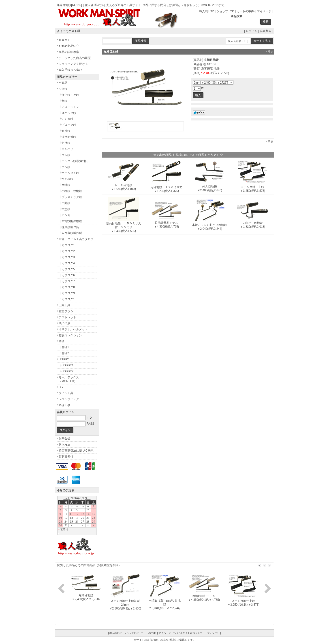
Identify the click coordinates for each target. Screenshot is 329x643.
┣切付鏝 (64, 143)
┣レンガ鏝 (66, 118)
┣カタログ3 (67, 257)
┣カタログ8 (67, 287)
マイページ (264, 11)
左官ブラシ (66, 311)
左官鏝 (63, 89)
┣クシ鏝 (64, 167)
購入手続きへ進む (70, 70)
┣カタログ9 (67, 293)
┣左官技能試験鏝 (70, 221)
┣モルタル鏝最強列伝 (73, 161)
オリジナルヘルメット (73, 329)
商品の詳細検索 (69, 52)
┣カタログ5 (67, 269)
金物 (61, 341)
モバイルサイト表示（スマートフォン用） (196, 633)
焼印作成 (64, 323)
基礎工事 (64, 405)
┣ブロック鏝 (67, 124)
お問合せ (64, 438)
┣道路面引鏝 (67, 137)
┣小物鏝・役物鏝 (70, 191)
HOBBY (64, 359)
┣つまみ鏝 (66, 179)
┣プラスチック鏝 (70, 197)
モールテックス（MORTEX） (69, 379)
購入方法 (64, 444)
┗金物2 (64, 353)
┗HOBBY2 (66, 371)
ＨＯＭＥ (64, 40)
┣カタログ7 (67, 281)
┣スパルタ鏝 (67, 113)
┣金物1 (64, 347)
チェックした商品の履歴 (75, 58)
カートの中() (245, 11)
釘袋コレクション (70, 335)
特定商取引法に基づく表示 (76, 450)
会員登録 (265, 31)
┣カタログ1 (67, 245)
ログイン (251, 31)
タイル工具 (66, 393)
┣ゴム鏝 (64, 155)
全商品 (63, 82)
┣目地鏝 (64, 185)
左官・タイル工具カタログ (76, 239)
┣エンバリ (66, 149)
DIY (61, 387)
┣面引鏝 (64, 131)
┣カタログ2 (67, 251)
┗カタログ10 (67, 299)
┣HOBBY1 (66, 365)
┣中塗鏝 (64, 209)
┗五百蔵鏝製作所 (70, 233)
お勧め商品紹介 (69, 46)
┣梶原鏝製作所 (69, 227)
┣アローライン (69, 107)
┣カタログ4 (67, 263)
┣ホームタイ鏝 (69, 173)
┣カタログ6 (67, 275)
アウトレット (67, 317)
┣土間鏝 (64, 203)
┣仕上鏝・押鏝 (69, 95)
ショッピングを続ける (73, 63)
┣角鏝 (63, 101)
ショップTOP (225, 11)
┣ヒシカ (64, 215)
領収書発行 (66, 456)
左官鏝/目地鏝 (210, 68)
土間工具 (64, 305)
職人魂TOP (206, 11)
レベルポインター (70, 399)
